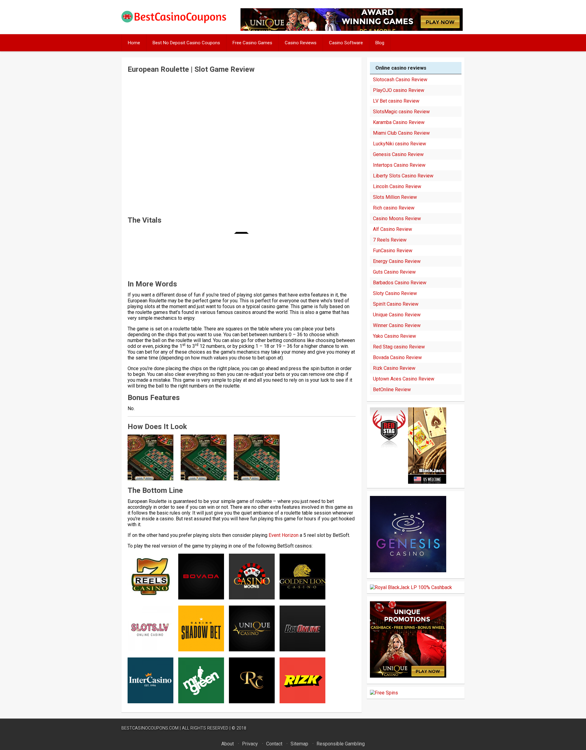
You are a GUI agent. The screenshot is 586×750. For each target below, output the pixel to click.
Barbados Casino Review (399, 283)
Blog (379, 43)
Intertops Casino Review (399, 165)
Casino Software (346, 43)
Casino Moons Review (397, 218)
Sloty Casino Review (395, 293)
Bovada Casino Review (397, 357)
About (227, 744)
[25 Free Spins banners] (384, 693)
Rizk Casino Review (394, 368)
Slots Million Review (395, 197)
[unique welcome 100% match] (408, 482)
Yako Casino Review (394, 336)
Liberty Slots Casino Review (403, 176)
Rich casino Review (393, 208)
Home (134, 43)
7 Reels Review (390, 240)
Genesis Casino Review (398, 154)
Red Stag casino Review (399, 347)
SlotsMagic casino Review (401, 112)
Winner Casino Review (397, 325)
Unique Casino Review (397, 315)
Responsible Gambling (341, 744)
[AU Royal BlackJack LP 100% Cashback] (411, 587)
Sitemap (299, 744)
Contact (274, 744)
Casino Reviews (301, 43)
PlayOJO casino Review (398, 90)
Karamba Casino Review (399, 122)
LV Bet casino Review (396, 101)
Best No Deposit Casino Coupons (186, 43)
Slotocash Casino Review (400, 79)
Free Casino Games (252, 43)
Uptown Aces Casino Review (403, 379)
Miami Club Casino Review (401, 133)
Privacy (250, 744)
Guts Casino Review (394, 272)
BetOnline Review (392, 389)
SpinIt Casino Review (395, 304)
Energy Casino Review (397, 261)
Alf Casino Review (392, 229)
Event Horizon (283, 535)
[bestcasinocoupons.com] (179, 22)
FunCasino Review (392, 250)
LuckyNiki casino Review (399, 144)
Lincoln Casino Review (397, 186)
